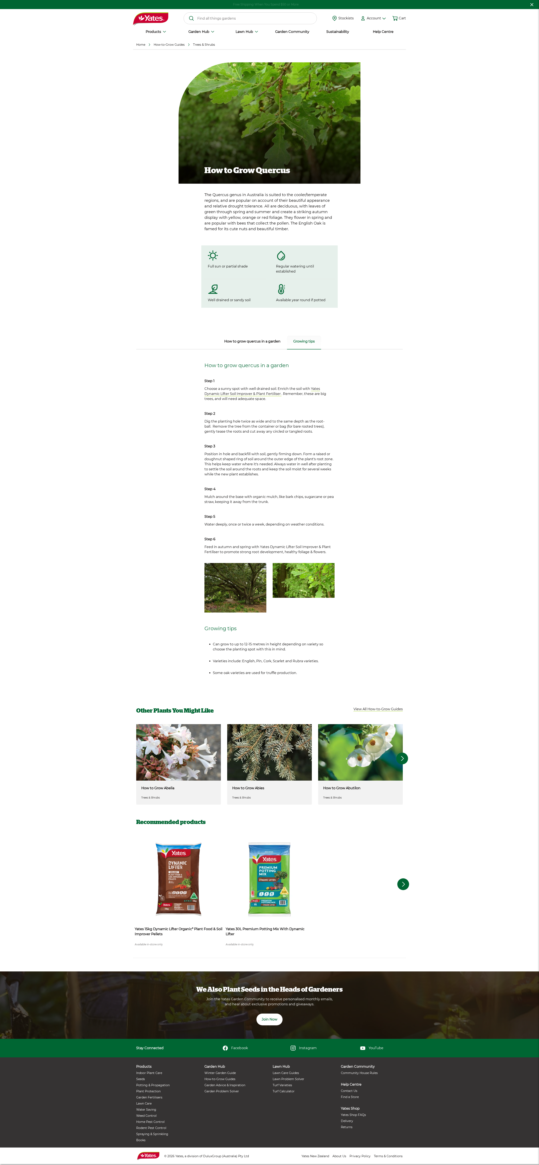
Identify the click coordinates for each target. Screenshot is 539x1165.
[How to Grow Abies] (269, 752)
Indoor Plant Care (149, 1073)
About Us (339, 1156)
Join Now (269, 1019)
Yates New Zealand (315, 1156)
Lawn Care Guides (286, 1073)
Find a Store (350, 1097)
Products (153, 32)
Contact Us (349, 1091)
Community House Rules (359, 1073)
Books (140, 1140)
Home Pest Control (150, 1122)
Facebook (239, 1048)
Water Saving (146, 1109)
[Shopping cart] (395, 18)
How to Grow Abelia (157, 788)
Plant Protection (148, 1091)
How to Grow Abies (248, 788)
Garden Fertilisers (149, 1097)
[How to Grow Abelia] (178, 752)
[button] (378, 709)
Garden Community (292, 32)
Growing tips (304, 341)
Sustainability (337, 32)
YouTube (376, 1048)
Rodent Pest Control (151, 1128)
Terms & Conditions (388, 1156)
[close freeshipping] (532, 4)
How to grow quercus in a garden (252, 341)
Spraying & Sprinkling (152, 1134)
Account (374, 18)
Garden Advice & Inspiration (224, 1085)
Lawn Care (144, 1103)
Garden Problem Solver (221, 1091)
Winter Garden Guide (220, 1073)
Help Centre (383, 32)
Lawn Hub (244, 32)
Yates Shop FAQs (353, 1115)
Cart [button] (402, 18)
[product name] (178, 879)
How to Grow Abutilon (341, 788)
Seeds (140, 1079)
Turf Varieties (282, 1085)
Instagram (307, 1048)
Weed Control (146, 1116)
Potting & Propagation (153, 1085)
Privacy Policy (360, 1156)
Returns (346, 1127)
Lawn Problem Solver (288, 1079)
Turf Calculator (284, 1091)
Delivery (347, 1121)
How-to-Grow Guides (219, 1079)
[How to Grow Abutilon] (360, 752)
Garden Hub (198, 32)
